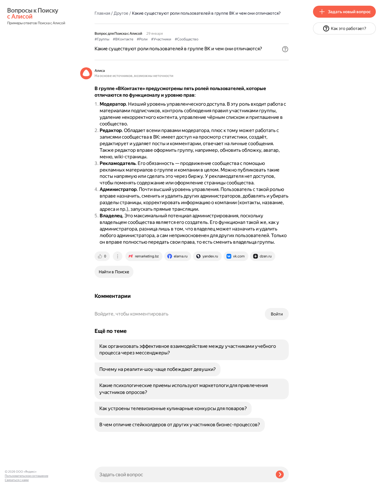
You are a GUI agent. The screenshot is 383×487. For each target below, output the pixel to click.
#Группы (102, 39)
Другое (121, 13)
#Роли (142, 39)
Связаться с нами (17, 480)
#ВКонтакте (123, 39)
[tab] (103, 256)
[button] (285, 49)
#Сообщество (186, 39)
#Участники (161, 39)
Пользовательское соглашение (26, 475)
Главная (102, 13)
